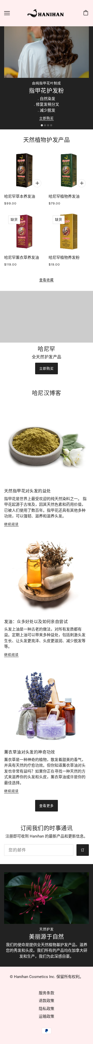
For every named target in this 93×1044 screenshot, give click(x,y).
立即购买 (46, 118)
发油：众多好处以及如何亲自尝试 (36, 621)
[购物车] (86, 13)
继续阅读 (11, 524)
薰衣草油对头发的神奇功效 (29, 752)
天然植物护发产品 (46, 140)
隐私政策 (46, 1008)
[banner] (46, 13)
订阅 (82, 852)
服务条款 (46, 993)
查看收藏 (46, 280)
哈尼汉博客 (46, 393)
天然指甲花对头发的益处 (27, 490)
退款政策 (46, 1000)
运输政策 (46, 1016)
